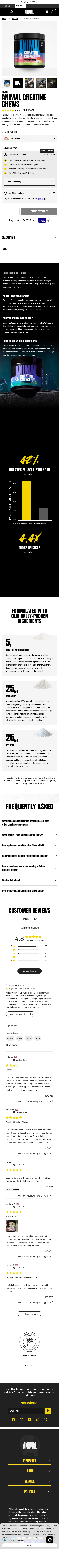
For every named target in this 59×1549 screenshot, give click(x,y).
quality (10, 1038)
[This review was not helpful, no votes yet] (50, 1101)
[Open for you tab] (49, 1539)
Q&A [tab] (35, 918)
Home (4, 18)
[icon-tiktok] (38, 1419)
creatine (15, 18)
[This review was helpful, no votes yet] (45, 1101)
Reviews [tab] (26, 918)
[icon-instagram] (21, 1419)
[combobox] (20, 6)
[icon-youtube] (29, 1419)
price (38, 1038)
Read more (32, 1090)
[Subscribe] (48, 1411)
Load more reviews (29, 1314)
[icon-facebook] (13, 1419)
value (19, 1038)
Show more (11, 1044)
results (29, 1038)
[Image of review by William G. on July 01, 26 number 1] (12, 1226)
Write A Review (29, 971)
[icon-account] (47, 12)
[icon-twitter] (46, 1419)
